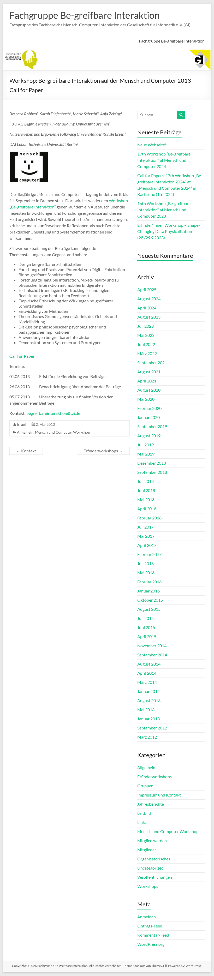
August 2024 (148, 298)
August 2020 (148, 389)
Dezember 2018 (151, 462)
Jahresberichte (150, 803)
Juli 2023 (145, 326)
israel (21, 424)
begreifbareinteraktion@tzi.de (53, 413)
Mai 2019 (145, 453)
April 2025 (146, 289)
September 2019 (152, 426)
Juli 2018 (145, 481)
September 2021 (152, 362)
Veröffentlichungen (154, 877)
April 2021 (146, 380)
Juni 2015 (146, 627)
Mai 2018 (145, 499)
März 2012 (147, 736)
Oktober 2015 (150, 599)
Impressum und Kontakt (159, 794)
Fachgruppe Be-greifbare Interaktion (84, 15)
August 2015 (148, 609)
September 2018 (152, 472)
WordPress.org (150, 944)
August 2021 (148, 371)
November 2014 (152, 645)
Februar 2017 (149, 554)
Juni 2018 (146, 490)
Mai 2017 (145, 536)
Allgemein (25, 432)
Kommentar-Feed (153, 934)
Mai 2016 (145, 572)
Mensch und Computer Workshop (62, 432)
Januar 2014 (148, 691)
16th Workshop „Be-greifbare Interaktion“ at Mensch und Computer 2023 (164, 209)
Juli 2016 (145, 563)
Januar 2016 (148, 590)
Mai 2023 (145, 335)
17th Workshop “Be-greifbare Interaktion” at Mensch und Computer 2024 (164, 160)
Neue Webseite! (151, 144)
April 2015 (146, 636)
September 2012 (152, 727)
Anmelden (146, 916)
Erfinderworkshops (103, 450)
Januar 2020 (148, 417)
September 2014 (152, 654)
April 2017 (146, 545)
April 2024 (146, 307)
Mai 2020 (145, 399)
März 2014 (147, 682)
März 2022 (147, 353)
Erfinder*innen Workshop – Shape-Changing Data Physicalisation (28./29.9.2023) (168, 231)
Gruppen (145, 785)
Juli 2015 (145, 618)
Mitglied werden (152, 840)
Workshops (147, 886)
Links (142, 822)
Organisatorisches (153, 858)
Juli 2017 (145, 526)
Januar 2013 (148, 718)
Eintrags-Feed (149, 925)
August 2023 (148, 316)
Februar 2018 (149, 517)
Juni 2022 (146, 344)
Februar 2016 (149, 581)
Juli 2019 (145, 444)
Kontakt (26, 450)
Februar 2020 (149, 408)
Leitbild (144, 813)
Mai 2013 (145, 709)
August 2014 (148, 663)
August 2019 (148, 435)
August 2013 (148, 700)
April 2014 (146, 672)
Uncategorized (150, 867)
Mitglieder (146, 849)
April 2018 (146, 508)
